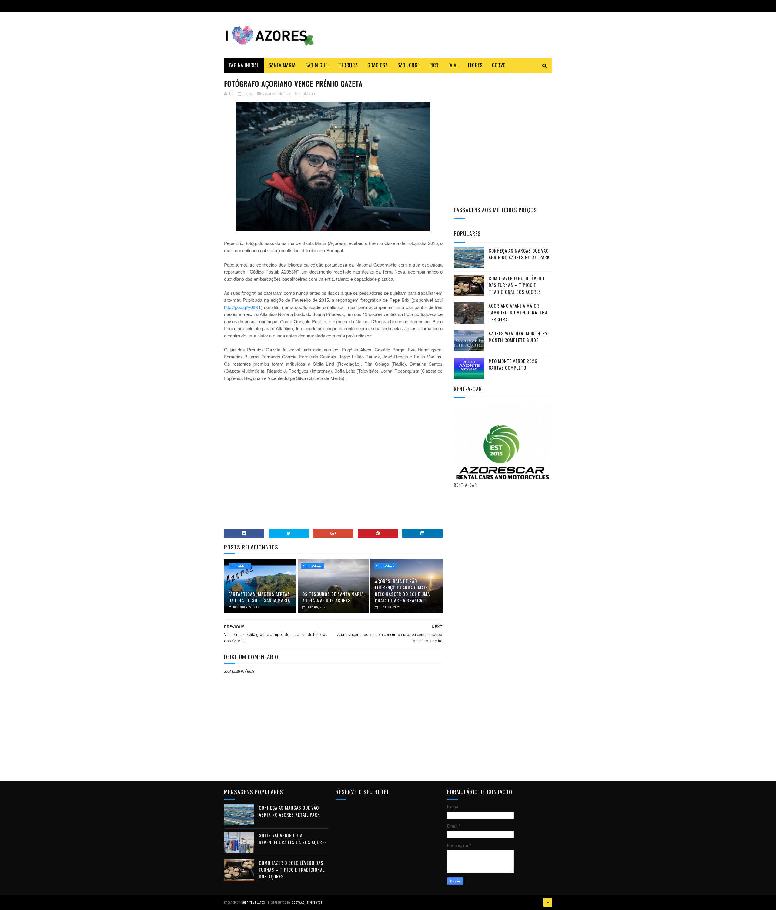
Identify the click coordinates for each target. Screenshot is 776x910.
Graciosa (377, 65)
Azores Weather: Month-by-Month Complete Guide (519, 337)
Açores (269, 93)
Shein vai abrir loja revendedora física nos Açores (293, 838)
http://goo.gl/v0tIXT (242, 307)
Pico (434, 65)
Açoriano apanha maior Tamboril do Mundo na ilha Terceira (518, 312)
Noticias (285, 93)
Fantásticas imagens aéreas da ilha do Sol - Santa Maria (259, 596)
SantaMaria (305, 93)
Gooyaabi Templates (307, 902)
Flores (475, 65)
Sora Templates (253, 902)
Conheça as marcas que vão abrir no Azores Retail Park (519, 254)
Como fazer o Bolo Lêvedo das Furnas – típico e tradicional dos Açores (516, 285)
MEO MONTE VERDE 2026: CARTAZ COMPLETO (514, 364)
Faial (453, 65)
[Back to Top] (547, 902)
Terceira (348, 65)
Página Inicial (244, 65)
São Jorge (408, 65)
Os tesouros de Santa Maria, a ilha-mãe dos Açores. (333, 596)
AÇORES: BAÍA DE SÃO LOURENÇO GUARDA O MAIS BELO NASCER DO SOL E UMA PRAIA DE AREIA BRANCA (402, 590)
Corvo (499, 65)
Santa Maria (282, 65)
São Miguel (317, 65)
